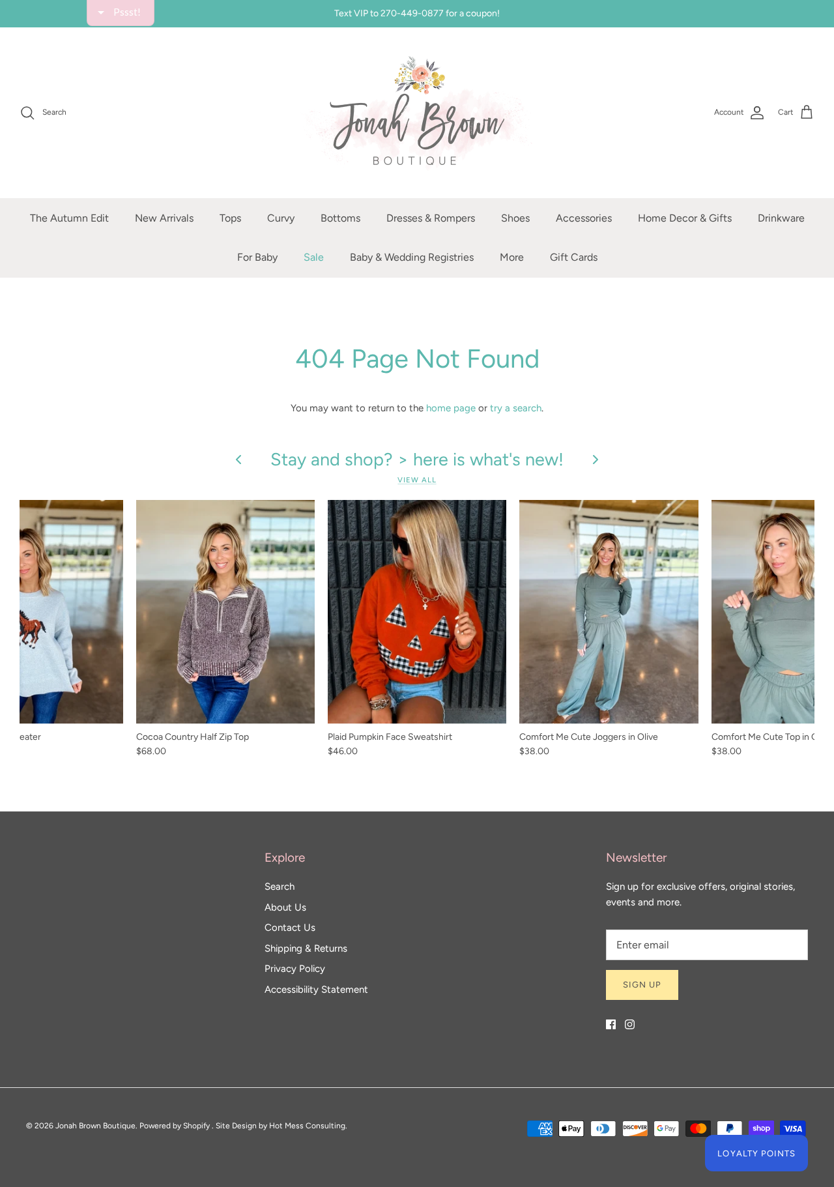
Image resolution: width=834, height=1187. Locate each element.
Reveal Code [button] (419, 309)
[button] (564, 94)
